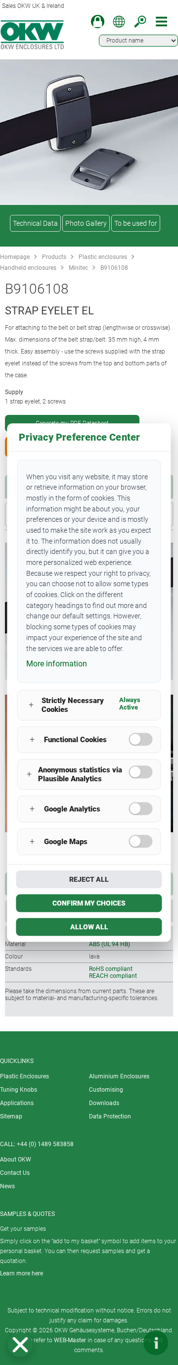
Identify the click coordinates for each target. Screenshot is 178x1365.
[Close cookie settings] (20, 1344)
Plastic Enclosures (24, 1076)
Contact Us (15, 1172)
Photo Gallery (86, 223)
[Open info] (155, 1342)
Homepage (15, 256)
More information (56, 663)
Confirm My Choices (89, 903)
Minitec (78, 267)
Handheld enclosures (28, 267)
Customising (106, 1089)
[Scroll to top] (126, 1342)
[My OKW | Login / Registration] (97, 21)
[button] (20, 1344)
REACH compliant (113, 975)
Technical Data (35, 223)
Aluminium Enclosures (119, 1076)
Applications (17, 1103)
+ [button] (31, 705)
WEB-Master (70, 1340)
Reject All (89, 879)
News (7, 1186)
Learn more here (21, 1273)
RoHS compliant (111, 968)
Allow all (89, 927)
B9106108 (114, 267)
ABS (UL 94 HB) (109, 944)
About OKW (15, 1159)
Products (54, 256)
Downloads (104, 1103)
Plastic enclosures (103, 256)
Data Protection (110, 1116)
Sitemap (11, 1116)
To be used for (135, 223)
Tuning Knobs (18, 1089)
